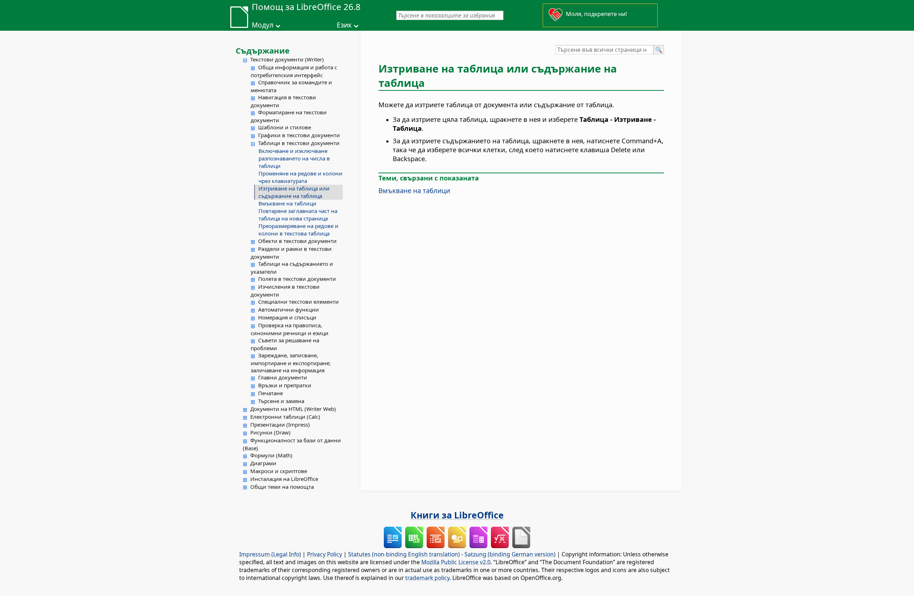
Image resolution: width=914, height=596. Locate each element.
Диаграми (263, 463)
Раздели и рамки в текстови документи (291, 252)
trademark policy (427, 578)
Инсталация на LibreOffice (284, 478)
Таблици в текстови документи (299, 142)
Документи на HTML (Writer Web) (293, 408)
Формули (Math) (271, 455)
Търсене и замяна (281, 400)
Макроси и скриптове (278, 471)
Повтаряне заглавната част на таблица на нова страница (297, 214)
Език (344, 25)
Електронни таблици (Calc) (285, 416)
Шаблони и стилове (284, 127)
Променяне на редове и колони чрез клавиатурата (300, 177)
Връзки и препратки (284, 385)
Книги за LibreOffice (457, 515)
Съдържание (263, 50)
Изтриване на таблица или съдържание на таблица (294, 192)
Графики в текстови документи (299, 135)
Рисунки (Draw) (270, 432)
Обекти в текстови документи (297, 240)
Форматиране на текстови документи (289, 116)
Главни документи (282, 377)
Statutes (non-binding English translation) (404, 554)
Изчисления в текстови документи (285, 290)
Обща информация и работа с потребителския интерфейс (294, 71)
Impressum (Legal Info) (270, 554)
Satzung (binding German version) (510, 554)
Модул (262, 25)
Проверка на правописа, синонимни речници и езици (289, 329)
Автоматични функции (288, 309)
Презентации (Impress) (280, 424)
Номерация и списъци (287, 317)
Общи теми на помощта (282, 486)
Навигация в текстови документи (283, 101)
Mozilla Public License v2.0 (456, 562)
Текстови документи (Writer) (287, 59)
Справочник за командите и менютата (291, 86)
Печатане (270, 393)
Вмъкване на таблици (287, 203)
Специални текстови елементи (298, 301)
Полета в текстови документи (297, 278)
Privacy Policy (324, 554)
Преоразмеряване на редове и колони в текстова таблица (298, 229)
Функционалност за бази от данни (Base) (292, 444)
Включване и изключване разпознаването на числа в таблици (294, 158)
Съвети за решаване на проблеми (285, 344)
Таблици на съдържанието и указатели (292, 267)
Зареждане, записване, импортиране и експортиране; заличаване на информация (291, 363)
